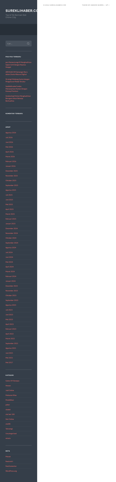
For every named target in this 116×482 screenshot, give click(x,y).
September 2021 (12, 343)
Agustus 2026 (11, 133)
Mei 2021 (9, 358)
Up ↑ (108, 5)
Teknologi (9, 429)
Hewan (8, 386)
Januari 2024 (11, 281)
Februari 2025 (11, 219)
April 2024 (10, 267)
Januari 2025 (11, 224)
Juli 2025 (9, 195)
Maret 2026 (10, 156)
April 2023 (10, 324)
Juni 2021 (9, 353)
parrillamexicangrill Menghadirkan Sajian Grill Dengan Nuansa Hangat (18, 64)
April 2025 (10, 209)
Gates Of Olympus (12, 381)
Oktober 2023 (11, 295)
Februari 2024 (11, 276)
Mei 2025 (9, 204)
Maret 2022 (10, 338)
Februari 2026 (11, 161)
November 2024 (12, 233)
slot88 (8, 424)
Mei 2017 (9, 362)
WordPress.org (11, 471)
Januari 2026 (11, 166)
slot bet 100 (10, 414)
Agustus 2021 (11, 348)
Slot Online (10, 419)
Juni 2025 (9, 200)
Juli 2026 (9, 137)
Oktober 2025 (11, 180)
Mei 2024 (9, 262)
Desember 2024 (12, 228)
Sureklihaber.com (24, 11)
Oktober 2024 (11, 238)
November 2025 (12, 176)
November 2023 (12, 291)
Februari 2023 (11, 329)
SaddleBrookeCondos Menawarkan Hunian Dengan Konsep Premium (16, 88)
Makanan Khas (11, 395)
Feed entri (9, 461)
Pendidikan (10, 400)
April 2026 (10, 152)
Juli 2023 (9, 310)
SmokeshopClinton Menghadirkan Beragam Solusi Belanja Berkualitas (18, 98)
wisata (8, 438)
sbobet (8, 409)
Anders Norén (97, 5)
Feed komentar (11, 466)
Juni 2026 (9, 142)
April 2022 (10, 334)
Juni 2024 (9, 257)
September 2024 (12, 243)
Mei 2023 (9, 319)
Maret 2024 (10, 271)
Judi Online (10, 390)
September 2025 (12, 185)
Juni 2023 (9, 315)
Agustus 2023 (11, 305)
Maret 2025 (10, 214)
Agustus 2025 (11, 190)
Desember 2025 (12, 171)
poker (8, 405)
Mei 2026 (9, 147)
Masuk (8, 456)
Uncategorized (11, 433)
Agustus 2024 (11, 247)
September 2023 (12, 300)
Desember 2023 (12, 286)
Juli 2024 (9, 252)
